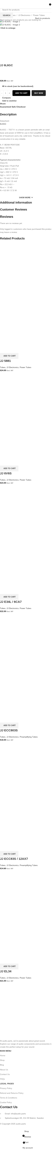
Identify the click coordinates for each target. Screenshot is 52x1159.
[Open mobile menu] (3, 4)
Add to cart (21, 93)
